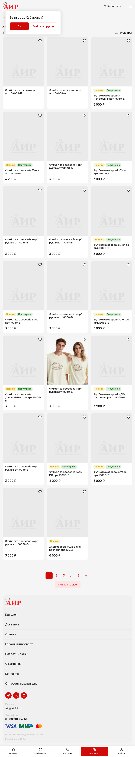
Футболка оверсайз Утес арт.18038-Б (110, 172)
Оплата (10, 634)
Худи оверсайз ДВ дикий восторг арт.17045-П (65, 548)
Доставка (12, 624)
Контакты (12, 674)
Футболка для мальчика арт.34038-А (65, 92)
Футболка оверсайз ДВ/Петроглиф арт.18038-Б (109, 396)
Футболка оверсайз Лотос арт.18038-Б (111, 246)
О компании (13, 664)
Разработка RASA (15, 739)
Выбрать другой (43, 26)
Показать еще (67, 584)
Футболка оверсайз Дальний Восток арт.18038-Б (23, 397)
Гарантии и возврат (19, 644)
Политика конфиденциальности (24, 734)
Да (19, 26)
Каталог (11, 615)
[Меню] (130, 6)
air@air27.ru (13, 708)
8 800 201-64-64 (16, 719)
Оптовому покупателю (21, 683)
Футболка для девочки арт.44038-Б (20, 92)
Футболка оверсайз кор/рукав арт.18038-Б (65, 166)
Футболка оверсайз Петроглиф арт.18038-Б (109, 97)
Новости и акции (16, 654)
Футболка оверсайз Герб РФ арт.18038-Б (65, 473)
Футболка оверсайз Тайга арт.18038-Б (22, 172)
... (71, 575)
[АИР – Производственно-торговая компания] (10, 6)
